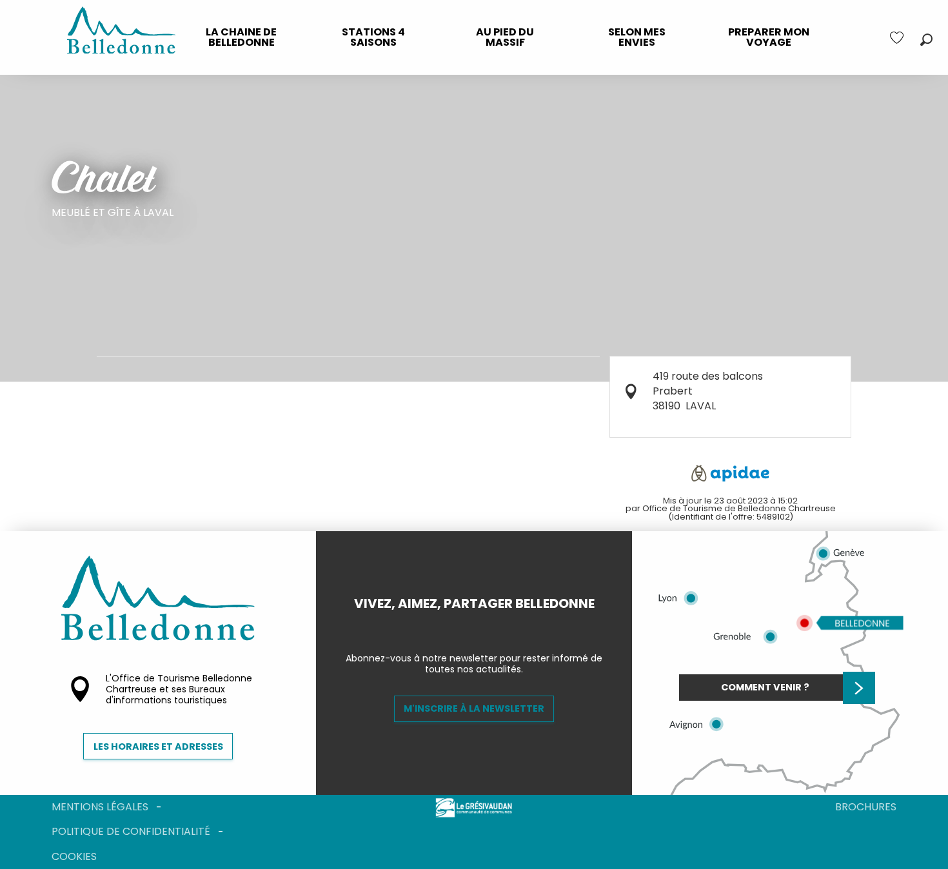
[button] (926, 39)
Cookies (74, 856)
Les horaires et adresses (158, 746)
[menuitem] (241, 37)
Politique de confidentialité (131, 831)
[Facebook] (463, 625)
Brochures (865, 806)
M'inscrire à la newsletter (474, 708)
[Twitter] (484, 625)
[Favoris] (898, 37)
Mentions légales (100, 806)
